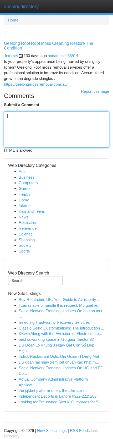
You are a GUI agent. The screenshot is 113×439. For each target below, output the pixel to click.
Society (25, 245)
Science (26, 234)
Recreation (28, 222)
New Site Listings (52, 430)
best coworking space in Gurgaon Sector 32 (56, 339)
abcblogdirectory (21, 6)
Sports (24, 251)
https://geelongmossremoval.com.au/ (36, 84)
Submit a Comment (21, 104)
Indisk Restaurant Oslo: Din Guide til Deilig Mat (59, 356)
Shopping (27, 240)
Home (13, 20)
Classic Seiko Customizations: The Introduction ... (61, 328)
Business (27, 177)
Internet (11, 55)
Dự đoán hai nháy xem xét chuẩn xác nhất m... (59, 362)
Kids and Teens (32, 211)
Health (24, 194)
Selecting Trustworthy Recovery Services (54, 322)
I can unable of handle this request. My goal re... (59, 305)
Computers (28, 182)
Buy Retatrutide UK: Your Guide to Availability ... (59, 299)
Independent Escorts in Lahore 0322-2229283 (57, 396)
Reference (28, 228)
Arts (22, 171)
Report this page (95, 91)
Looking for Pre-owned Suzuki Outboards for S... (60, 402)
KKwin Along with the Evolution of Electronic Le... (60, 333)
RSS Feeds (80, 430)
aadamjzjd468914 (63, 55)
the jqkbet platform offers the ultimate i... (53, 390)
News (24, 217)
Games (25, 188)
